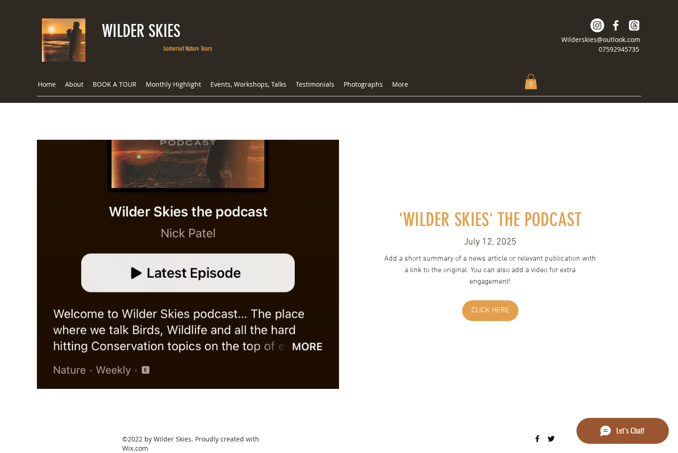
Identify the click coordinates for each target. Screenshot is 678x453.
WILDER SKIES (141, 31)
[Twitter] (551, 438)
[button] (530, 81)
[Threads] (634, 25)
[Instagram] (597, 25)
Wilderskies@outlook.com (600, 39)
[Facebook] (616, 25)
